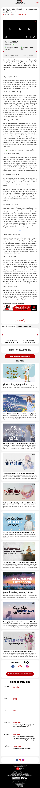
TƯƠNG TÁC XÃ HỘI (20, 662)
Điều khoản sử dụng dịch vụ (20, 784)
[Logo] (33, 22)
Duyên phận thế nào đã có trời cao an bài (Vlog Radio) (20, 622)
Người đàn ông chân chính (28, 56)
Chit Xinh (16, 735)
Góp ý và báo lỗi (20, 785)
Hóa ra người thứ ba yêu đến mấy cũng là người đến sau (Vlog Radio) (20, 443)
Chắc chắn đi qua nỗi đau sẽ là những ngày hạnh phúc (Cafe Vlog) (20, 414)
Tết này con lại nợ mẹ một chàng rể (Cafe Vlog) (18, 651)
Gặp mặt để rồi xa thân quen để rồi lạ (15, 384)
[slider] (20, 34)
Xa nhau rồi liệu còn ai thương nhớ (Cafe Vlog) (18, 592)
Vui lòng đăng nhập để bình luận (20, 356)
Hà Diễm (16, 687)
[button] (11, 29)
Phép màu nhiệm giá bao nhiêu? (11, 56)
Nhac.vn (21, 786)
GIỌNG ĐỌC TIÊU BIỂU (20, 682)
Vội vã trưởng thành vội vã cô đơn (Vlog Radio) (18, 473)
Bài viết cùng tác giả (24, 326)
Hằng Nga (22, 14)
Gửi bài (18, 320)
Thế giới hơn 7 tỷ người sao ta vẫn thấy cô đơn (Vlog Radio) (20, 562)
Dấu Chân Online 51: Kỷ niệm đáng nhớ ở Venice (28, 341)
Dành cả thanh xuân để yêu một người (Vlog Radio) (19, 503)
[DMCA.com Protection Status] (16, 778)
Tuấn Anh (17, 746)
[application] (20, 29)
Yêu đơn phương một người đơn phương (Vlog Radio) (20, 532)
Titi (14, 711)
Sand (15, 699)
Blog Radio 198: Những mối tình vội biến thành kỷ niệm (11, 341)
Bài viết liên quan (8, 326)
